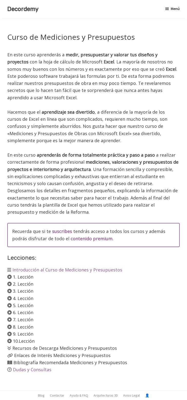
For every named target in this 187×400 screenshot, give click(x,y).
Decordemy (22, 9)
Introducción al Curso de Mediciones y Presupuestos (66, 270)
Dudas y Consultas (32, 369)
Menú (175, 8)
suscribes (62, 231)
